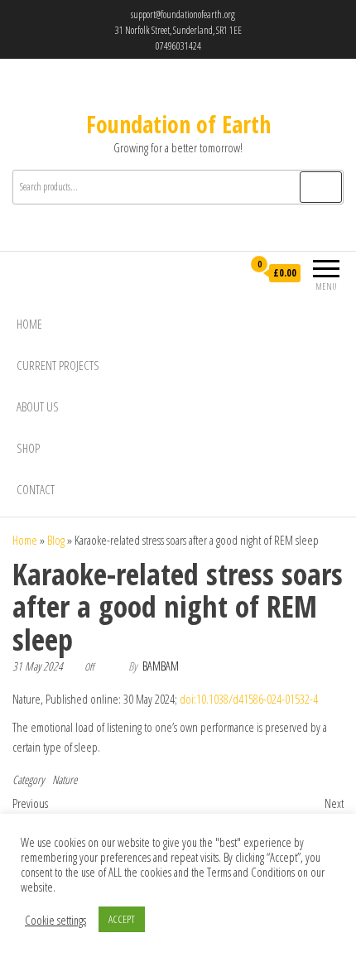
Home (29, 323)
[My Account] (229, 274)
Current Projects (58, 365)
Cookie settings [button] (55, 919)
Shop (28, 448)
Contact (36, 489)
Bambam (160, 666)
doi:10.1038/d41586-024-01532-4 (249, 698)
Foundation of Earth (178, 124)
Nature (64, 779)
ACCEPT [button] (121, 918)
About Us (38, 406)
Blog (56, 539)
